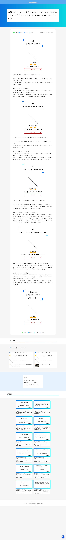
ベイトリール (38, 536)
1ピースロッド (20, 515)
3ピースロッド (20, 517)
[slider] (16, 530)
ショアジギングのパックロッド (31, 384)
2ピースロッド (38, 515)
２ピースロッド (50, 32)
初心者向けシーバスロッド (30, 382)
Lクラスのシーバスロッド (30, 380)
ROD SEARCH (33, 2)
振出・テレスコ (20, 520)
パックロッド (38, 517)
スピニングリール (20, 536)
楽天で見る (33, 69)
